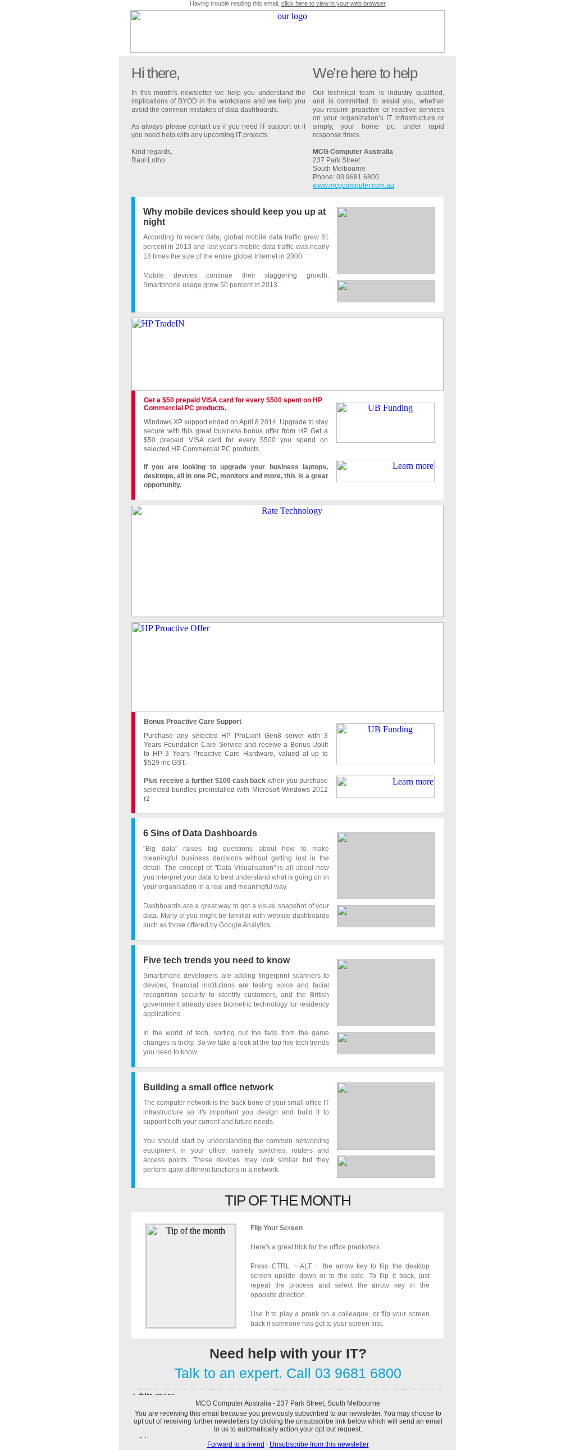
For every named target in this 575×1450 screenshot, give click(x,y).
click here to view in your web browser (333, 3)
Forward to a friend (235, 1444)
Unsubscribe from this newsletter (319, 1444)
